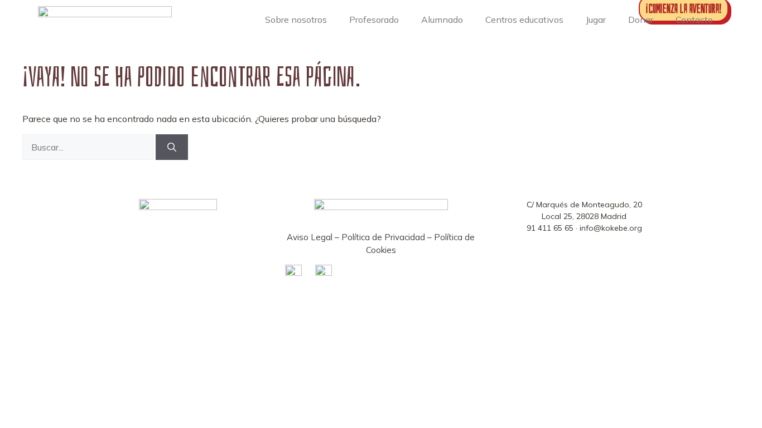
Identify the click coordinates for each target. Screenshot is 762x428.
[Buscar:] (89, 147)
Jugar (596, 19)
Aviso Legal (309, 237)
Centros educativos (524, 19)
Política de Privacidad (383, 237)
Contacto (694, 19)
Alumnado (442, 19)
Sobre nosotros (296, 19)
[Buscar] (172, 147)
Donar (640, 19)
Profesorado (374, 19)
